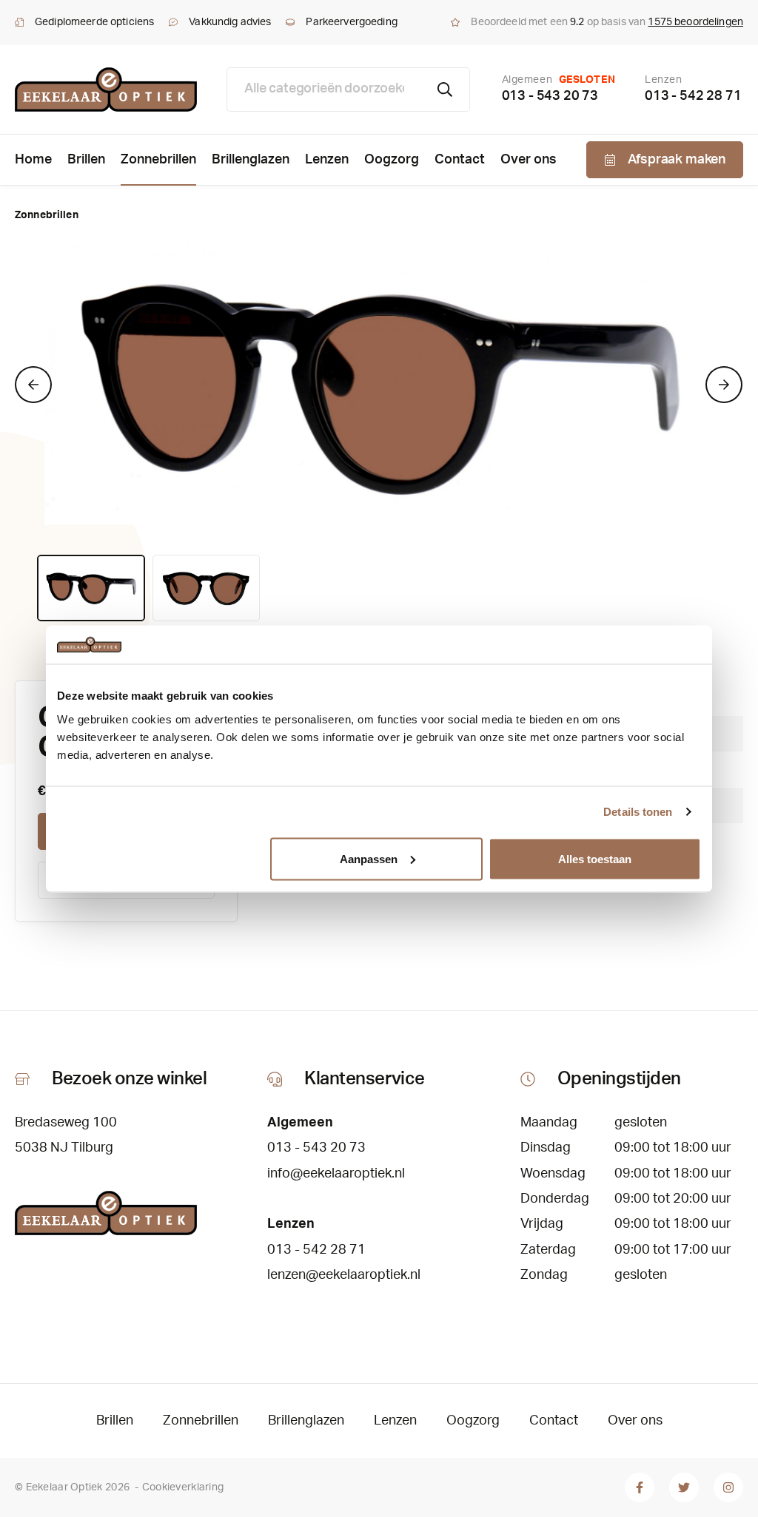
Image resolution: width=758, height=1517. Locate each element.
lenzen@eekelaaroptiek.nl (343, 1275)
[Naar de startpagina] (106, 89)
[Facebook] (639, 1487)
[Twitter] (684, 1487)
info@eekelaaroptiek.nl (336, 1173)
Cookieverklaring (183, 1487)
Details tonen (637, 811)
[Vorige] (33, 384)
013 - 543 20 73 (550, 96)
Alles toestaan (594, 858)
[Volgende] (723, 384)
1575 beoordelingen (695, 22)
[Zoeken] (445, 89)
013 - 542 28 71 (693, 96)
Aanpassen (369, 858)
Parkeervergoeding (351, 22)
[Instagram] (728, 1487)
